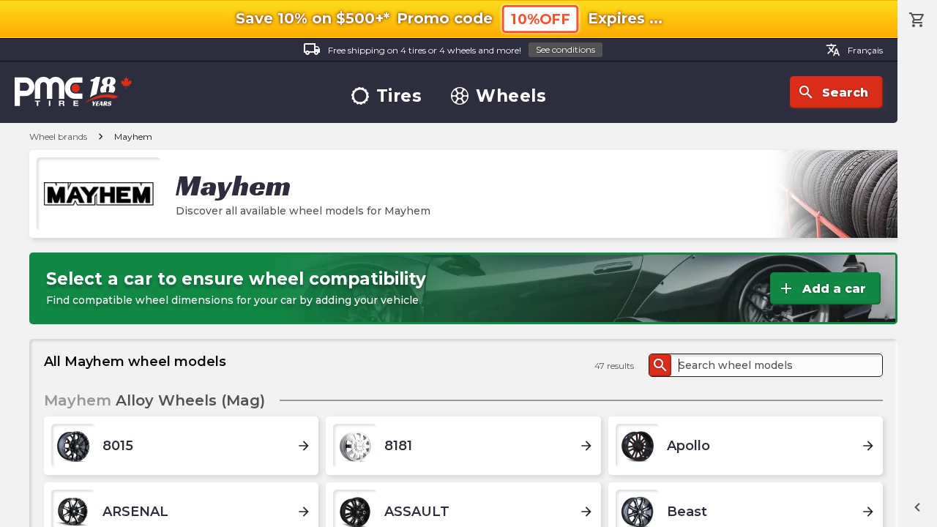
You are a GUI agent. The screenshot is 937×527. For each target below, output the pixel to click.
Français (854, 49)
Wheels (511, 96)
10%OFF (540, 19)
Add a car (821, 288)
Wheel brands (58, 136)
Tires (399, 96)
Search (832, 92)
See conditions (565, 49)
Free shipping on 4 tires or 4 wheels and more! (449, 49)
